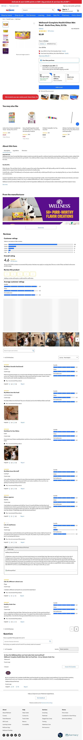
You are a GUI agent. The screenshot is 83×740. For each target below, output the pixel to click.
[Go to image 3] (6, 38)
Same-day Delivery (67, 719)
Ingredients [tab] (16, 150)
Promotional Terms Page (46, 703)
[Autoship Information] (57, 65)
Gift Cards (5, 722)
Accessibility (25, 725)
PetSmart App (6, 727)
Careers (5, 716)
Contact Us (25, 716)
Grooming (44, 713)
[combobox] (38, 10)
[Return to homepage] (10, 10)
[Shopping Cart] (79, 11)
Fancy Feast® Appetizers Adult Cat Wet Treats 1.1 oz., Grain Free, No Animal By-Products (31, 129)
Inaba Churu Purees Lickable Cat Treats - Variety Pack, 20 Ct (11, 128)
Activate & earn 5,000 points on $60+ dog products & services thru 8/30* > (41, 2)
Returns (24, 722)
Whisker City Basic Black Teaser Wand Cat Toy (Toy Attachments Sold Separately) (71, 129)
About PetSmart (7, 713)
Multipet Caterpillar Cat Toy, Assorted (50, 128)
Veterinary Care (46, 725)
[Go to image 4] (6, 44)
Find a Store (65, 713)
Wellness (41, 28)
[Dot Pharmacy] (72, 735)
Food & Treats (10, 19)
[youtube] (19, 735)
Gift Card (3, 6)
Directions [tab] (24, 150)
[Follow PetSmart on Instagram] (7, 735)
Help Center (25, 713)
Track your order (14, 6)
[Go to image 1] (6, 24)
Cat (4, 19)
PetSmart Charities (7, 730)
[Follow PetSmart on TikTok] (15, 735)
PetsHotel (44, 716)
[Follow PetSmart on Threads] (11, 735)
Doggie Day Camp (47, 719)
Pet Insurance (45, 727)
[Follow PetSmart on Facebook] (4, 735)
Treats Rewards (7, 719)
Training (44, 722)
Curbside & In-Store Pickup (69, 716)
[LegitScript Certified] (60, 735)
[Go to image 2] (6, 31)
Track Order (25, 719)
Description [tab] (7, 150)
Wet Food (17, 19)
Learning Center (7, 725)
